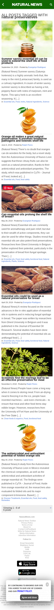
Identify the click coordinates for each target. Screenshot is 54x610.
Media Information (27, 533)
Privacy (4, 588)
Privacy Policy (27, 523)
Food (18, 102)
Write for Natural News (27, 531)
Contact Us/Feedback (27, 529)
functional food (36, 259)
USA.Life (27, 554)
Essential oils (9, 102)
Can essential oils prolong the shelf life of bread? (27, 215)
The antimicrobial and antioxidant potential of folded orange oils (23, 454)
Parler (27, 556)
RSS (27, 558)
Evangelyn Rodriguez (37, 67)
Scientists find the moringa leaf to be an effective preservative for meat (25, 378)
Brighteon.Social (27, 545)
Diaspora (27, 551)
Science (46, 102)
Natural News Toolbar (27, 521)
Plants (14, 261)
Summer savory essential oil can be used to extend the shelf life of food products (24, 60)
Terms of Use (27, 525)
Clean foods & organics (13, 419)
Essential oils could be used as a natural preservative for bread (23, 297)
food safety (25, 179)
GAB (27, 549)
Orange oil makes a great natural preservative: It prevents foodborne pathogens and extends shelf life (24, 138)
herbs (23, 102)
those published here (16, 602)
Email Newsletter (27, 543)
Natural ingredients (34, 102)
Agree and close (29, 597)
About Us (27, 527)
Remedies (6, 500)
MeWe (27, 547)
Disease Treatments (12, 498)
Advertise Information (27, 535)
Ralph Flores (27, 145)
